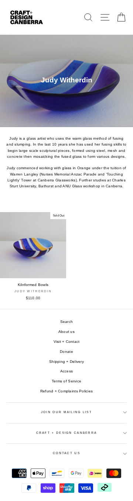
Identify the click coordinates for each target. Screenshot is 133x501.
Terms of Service (66, 381)
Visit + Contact (67, 342)
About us (66, 332)
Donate (66, 352)
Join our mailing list (66, 412)
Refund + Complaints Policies (66, 391)
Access (66, 371)
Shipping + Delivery (66, 361)
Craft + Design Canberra (66, 432)
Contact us (66, 453)
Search (66, 322)
